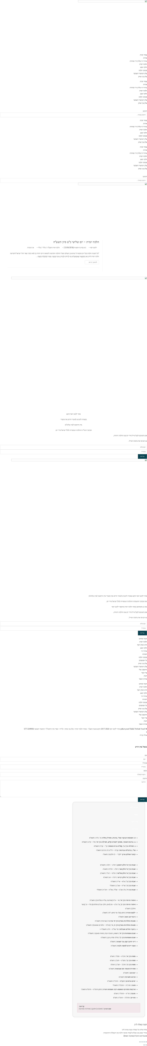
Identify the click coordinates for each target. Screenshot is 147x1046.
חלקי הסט (143, 67)
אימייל (145, 763)
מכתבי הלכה (143, 70)
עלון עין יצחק (142, 77)
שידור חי (144, 651)
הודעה (145, 778)
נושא (145, 771)
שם (146, 755)
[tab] (108, 807)
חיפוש (145, 111)
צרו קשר (144, 673)
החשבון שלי (143, 670)
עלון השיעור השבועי (140, 73)
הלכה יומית (143, 64)
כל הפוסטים (143, 660)
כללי (44, 247)
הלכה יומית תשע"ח (54, 247)
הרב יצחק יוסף (142, 645)
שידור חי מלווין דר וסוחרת (138, 61)
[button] (73, 108)
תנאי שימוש (143, 639)
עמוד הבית (143, 55)
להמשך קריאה (91, 262)
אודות (145, 58)
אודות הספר (143, 679)
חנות (145, 676)
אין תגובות (30, 247)
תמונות (144, 654)
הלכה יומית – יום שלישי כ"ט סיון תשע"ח (76, 242)
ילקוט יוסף (93, 247)
